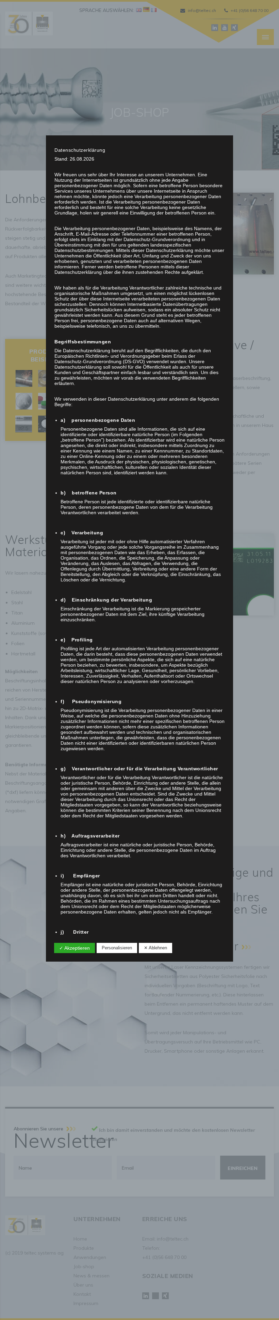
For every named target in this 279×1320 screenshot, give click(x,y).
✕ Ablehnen (155, 947)
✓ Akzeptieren (74, 948)
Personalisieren (117, 947)
